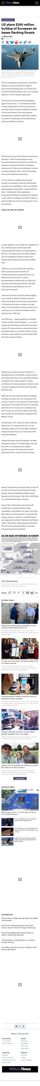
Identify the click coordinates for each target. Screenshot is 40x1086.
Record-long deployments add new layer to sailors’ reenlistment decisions (17, 933)
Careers (23, 1057)
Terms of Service (7, 1043)
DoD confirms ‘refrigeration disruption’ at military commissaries (19, 919)
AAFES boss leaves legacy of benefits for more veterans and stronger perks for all (18, 626)
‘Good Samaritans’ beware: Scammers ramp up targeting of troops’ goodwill (18, 697)
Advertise (5, 1055)
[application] (19, 800)
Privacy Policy (6, 1041)
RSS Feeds (24, 1046)
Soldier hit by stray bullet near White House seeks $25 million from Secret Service (19, 766)
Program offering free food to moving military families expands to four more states (18, 733)
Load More (20, 778)
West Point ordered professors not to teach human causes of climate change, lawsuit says (18, 926)
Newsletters (24, 1043)
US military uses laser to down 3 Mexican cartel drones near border (18, 948)
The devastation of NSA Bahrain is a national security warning (17, 941)
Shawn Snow (8, 36)
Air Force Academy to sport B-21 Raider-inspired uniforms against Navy (25, 819)
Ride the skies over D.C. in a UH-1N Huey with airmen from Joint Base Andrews (18, 813)
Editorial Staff (6, 1062)
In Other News (7, 600)
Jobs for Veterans (26, 1060)
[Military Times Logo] (12, 3)
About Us (24, 1055)
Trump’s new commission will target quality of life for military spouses (19, 662)
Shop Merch (25, 1048)
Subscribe (24, 1041)
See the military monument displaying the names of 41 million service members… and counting (26, 830)
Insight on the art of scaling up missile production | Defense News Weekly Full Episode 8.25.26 (25, 839)
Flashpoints (8, 20)
